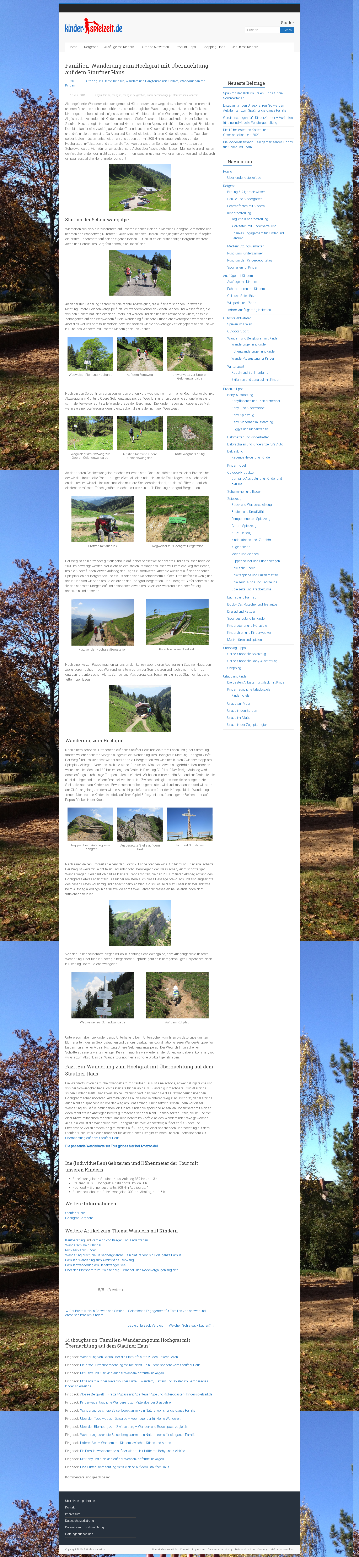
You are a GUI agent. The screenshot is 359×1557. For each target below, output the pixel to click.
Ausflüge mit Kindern (119, 47)
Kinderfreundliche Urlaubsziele (248, 689)
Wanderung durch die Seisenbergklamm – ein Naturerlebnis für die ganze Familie (123, 1255)
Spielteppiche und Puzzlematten (254, 575)
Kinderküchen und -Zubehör (251, 540)
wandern (193, 95)
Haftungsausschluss (79, 1534)
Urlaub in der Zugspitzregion (247, 725)
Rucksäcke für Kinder (80, 1250)
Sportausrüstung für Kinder (246, 618)
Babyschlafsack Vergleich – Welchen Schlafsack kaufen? (171, 1325)
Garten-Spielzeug (243, 526)
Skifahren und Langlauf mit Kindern (256, 380)
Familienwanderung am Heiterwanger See (95, 1265)
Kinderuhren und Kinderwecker (249, 633)
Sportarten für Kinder (242, 267)
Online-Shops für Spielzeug (246, 654)
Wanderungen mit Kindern (249, 344)
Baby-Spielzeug (242, 415)
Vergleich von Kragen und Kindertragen (120, 1240)
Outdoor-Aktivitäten (155, 47)
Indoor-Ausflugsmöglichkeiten (249, 310)
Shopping (234, 668)
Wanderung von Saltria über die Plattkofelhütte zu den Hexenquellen (129, 1357)
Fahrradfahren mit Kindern (246, 206)
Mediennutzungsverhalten (245, 246)
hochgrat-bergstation (134, 95)
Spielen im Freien (239, 324)
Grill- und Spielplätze (241, 296)
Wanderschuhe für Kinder (83, 1245)
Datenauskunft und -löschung (84, 1527)
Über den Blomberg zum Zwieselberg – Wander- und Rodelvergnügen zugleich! (122, 1270)
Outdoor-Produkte (240, 472)
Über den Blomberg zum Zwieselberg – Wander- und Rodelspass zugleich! (134, 1427)
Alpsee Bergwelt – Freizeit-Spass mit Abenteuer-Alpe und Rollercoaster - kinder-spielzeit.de (146, 1394)
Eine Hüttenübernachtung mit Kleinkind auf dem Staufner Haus (124, 1467)
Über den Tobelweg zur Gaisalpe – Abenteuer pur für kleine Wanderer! (130, 1419)
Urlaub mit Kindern (245, 47)
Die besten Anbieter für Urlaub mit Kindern (257, 682)
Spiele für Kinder (243, 568)
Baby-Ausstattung (240, 395)
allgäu (98, 95)
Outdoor (90, 81)
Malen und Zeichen (245, 554)
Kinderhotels (240, 695)
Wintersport (235, 367)
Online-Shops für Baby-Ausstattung (252, 661)
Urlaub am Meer (238, 704)
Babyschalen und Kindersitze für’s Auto (255, 444)
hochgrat (116, 95)
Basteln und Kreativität (247, 512)
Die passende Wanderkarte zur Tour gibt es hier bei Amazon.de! (111, 1146)
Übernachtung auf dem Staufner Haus (92, 1138)
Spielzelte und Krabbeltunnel (251, 589)
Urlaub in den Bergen (242, 711)
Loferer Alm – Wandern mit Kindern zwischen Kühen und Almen (125, 1443)
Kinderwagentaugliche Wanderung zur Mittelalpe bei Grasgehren (126, 1402)
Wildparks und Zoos (241, 303)
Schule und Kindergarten (244, 199)
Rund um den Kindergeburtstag (249, 260)
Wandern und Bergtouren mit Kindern (151, 81)
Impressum (72, 1514)
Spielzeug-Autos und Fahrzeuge (254, 582)
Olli (72, 81)
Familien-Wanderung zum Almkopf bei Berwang (99, 1260)
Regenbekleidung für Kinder (251, 457)
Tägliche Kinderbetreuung (249, 219)
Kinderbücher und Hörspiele (247, 626)
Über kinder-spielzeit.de (244, 178)
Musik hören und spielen (244, 640)
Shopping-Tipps (214, 47)
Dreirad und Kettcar (241, 611)
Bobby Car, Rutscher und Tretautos (252, 604)
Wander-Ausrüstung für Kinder (252, 358)
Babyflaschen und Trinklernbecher (255, 401)
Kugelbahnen (240, 547)
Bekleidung (235, 451)
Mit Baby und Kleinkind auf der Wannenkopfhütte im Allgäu (122, 1373)
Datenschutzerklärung (79, 1520)
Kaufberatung (75, 1240)
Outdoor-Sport (237, 331)
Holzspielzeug (241, 533)
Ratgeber (91, 47)
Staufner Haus (75, 1213)
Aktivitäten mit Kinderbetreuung (254, 226)
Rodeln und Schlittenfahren (250, 373)
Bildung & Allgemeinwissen (246, 192)
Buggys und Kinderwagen (249, 429)
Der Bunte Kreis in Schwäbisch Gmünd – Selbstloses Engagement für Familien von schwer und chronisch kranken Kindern (135, 1313)
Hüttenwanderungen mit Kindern (254, 351)
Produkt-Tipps (186, 47)
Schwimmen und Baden (244, 492)
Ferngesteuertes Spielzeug (250, 519)
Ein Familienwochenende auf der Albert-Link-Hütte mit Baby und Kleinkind (132, 1451)
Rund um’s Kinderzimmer (245, 253)
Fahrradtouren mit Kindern (246, 289)
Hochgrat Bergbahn (79, 1218)
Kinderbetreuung (239, 213)
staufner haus (180, 95)
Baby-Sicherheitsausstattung (252, 422)
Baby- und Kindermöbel (248, 408)
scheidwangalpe (163, 95)
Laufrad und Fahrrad (241, 597)
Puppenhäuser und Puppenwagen (255, 561)
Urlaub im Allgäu (238, 718)
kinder (149, 95)
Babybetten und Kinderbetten (248, 437)
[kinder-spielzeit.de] (93, 20)
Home (73, 47)
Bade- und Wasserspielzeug (251, 505)
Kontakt (70, 1507)
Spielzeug (234, 499)
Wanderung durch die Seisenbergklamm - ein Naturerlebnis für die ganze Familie (137, 1410)
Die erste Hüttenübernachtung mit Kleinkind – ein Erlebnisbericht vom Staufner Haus (140, 1365)
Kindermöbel (236, 465)
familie (106, 95)
